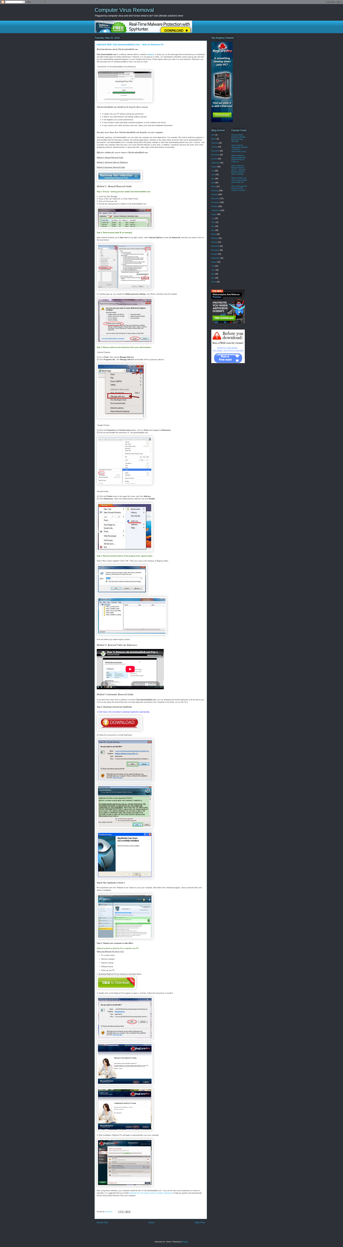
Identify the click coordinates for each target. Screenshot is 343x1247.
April (213, 135)
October (214, 159)
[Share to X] (124, 1211)
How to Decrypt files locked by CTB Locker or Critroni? (239, 188)
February (214, 143)
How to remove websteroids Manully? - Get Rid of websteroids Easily (239, 148)
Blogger (185, 1242)
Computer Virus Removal (124, 10)
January (214, 147)
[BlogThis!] (121, 1211)
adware (151, 54)
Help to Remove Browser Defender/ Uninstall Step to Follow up (238, 158)
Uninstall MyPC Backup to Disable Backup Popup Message (238, 138)
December (215, 151)
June (213, 175)
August (214, 167)
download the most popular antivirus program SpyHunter (150, 1193)
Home (151, 1222)
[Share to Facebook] (127, 1211)
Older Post (200, 1222)
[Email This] (119, 1211)
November (215, 155)
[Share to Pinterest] (129, 1211)
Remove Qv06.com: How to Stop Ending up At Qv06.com (239, 180)
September (215, 163)
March (213, 139)
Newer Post (102, 1222)
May (213, 179)
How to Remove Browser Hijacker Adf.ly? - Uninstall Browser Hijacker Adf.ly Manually (238, 170)
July (213, 171)
